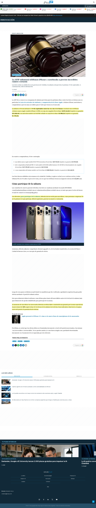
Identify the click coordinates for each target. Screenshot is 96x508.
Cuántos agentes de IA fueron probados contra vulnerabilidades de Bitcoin (31, 386)
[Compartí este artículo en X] (16, 95)
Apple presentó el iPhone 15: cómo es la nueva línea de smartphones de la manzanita (50, 316)
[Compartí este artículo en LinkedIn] (21, 95)
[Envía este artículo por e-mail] (26, 95)
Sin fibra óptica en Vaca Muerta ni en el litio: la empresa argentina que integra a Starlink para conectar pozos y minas (42, 400)
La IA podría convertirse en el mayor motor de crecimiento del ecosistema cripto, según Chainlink (37, 393)
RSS (48, 486)
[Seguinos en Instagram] (39, 499)
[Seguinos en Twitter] (52, 499)
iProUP (15, 89)
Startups (73, 478)
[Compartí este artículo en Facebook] (13, 95)
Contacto (48, 481)
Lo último (23, 475)
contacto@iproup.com (7, 493)
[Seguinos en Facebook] (43, 499)
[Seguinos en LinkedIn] (48, 499)
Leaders (23, 481)
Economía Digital (48, 475)
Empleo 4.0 (23, 478)
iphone (20, 341)
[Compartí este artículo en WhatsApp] (18, 95)
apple (14, 341)
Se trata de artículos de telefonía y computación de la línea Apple (40, 102)
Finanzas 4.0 (73, 475)
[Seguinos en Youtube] (56, 499)
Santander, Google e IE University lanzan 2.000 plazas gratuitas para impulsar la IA (33, 380)
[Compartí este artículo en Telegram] (23, 95)
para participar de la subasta (30, 196)
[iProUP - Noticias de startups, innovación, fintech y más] (48, 2)
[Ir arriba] (93, 501)
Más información (57, 15)
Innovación (48, 478)
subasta (26, 341)
